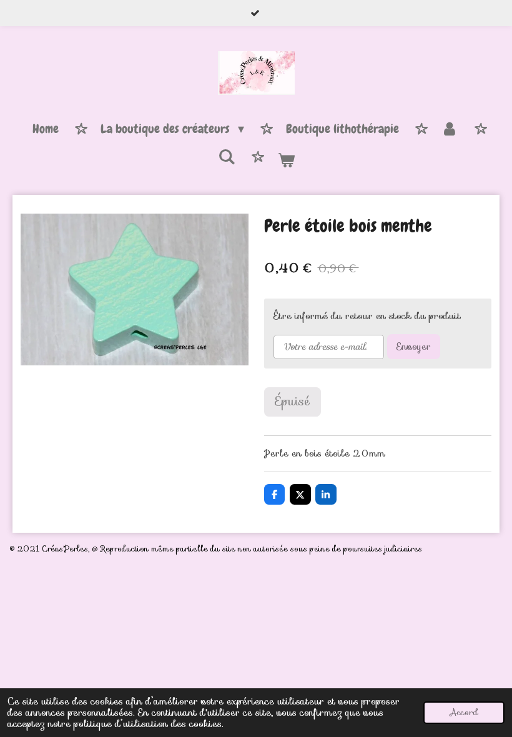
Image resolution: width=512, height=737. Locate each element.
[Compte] (449, 129)
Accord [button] (464, 712)
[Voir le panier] (286, 160)
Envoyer (413, 346)
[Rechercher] (226, 157)
